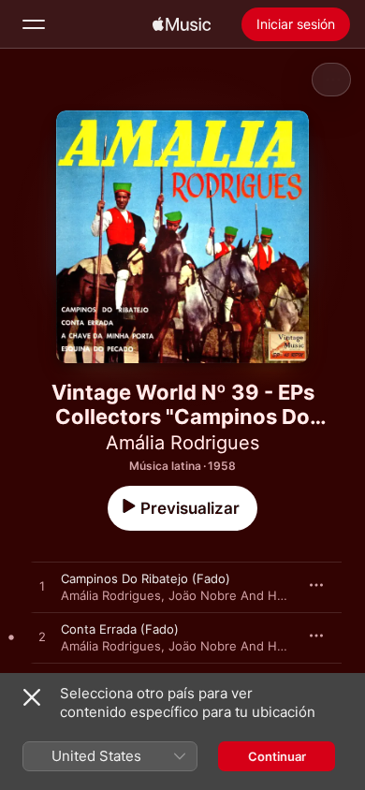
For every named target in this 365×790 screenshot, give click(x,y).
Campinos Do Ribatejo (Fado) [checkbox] (145, 578)
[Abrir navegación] (33, 24)
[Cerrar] (31, 697)
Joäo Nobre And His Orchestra (258, 595)
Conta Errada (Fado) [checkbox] (120, 629)
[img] (182, 24)
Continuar (277, 756)
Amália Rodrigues (182, 443)
